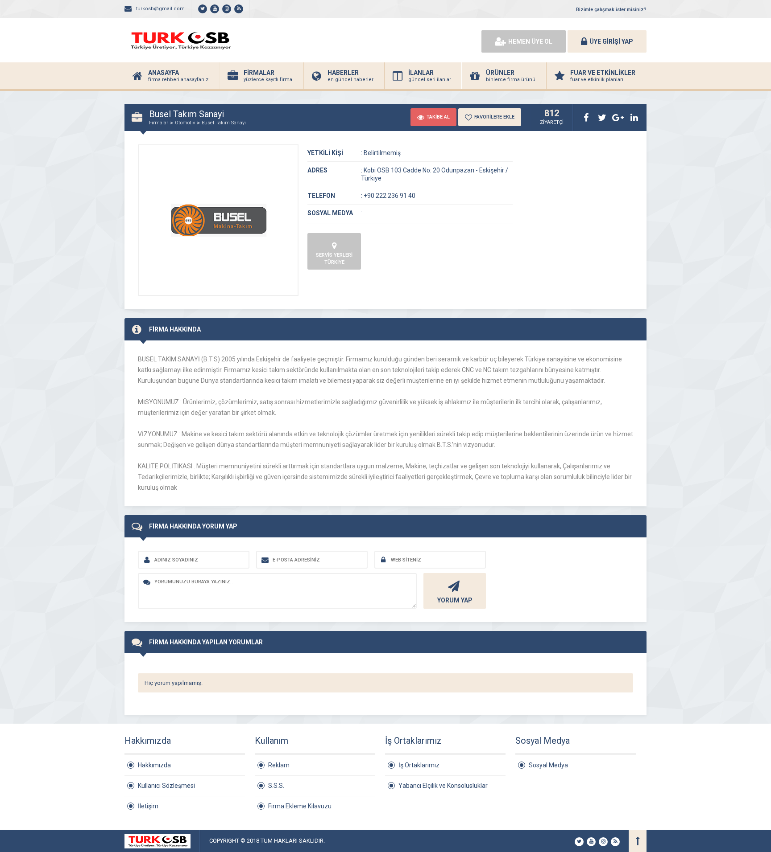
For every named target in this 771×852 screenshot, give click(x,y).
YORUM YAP (455, 600)
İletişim (148, 806)
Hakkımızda (154, 765)
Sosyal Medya (548, 765)
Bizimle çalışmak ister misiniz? (611, 9)
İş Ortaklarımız (418, 765)
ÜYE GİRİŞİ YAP (611, 41)
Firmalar (158, 123)
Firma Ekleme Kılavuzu (300, 806)
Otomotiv (185, 123)
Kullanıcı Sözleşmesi (166, 785)
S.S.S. (276, 785)
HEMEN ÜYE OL (530, 41)
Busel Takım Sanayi (224, 123)
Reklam (279, 765)
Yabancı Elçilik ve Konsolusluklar (443, 785)
